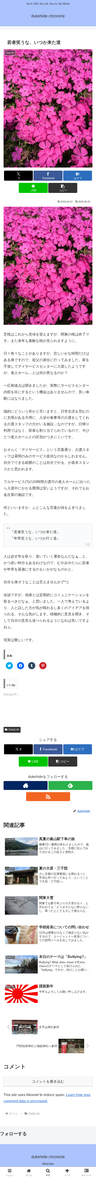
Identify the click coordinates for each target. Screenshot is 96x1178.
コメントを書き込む (48, 1081)
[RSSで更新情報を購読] (48, 796)
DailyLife (13, 729)
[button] (48, 108)
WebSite (48, 1164)
